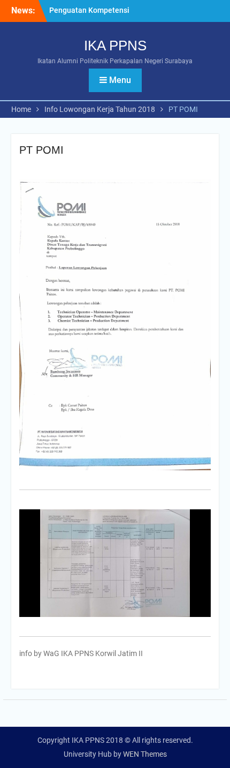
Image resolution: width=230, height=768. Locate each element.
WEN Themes (145, 754)
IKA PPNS (115, 45)
